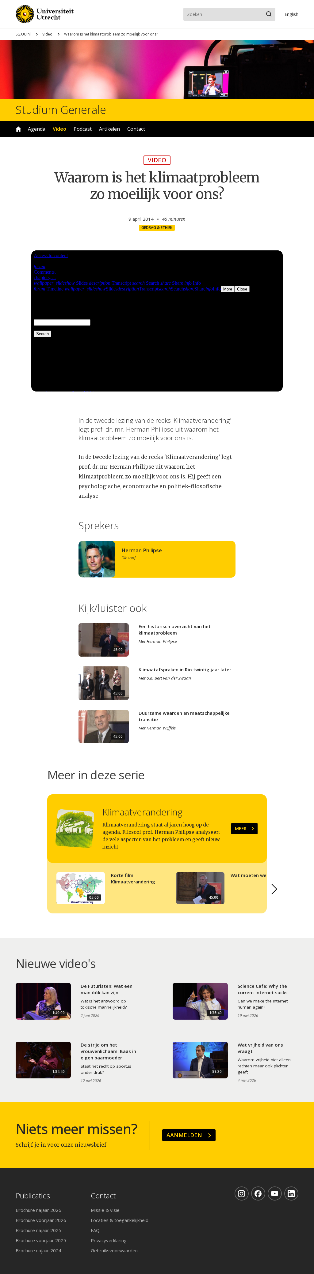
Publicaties (33, 1195)
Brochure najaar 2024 (38, 1250)
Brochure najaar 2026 (38, 1210)
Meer (241, 828)
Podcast (83, 129)
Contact (136, 129)
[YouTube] (275, 1193)
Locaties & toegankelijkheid (119, 1220)
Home (18, 129)
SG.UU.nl (23, 34)
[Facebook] (258, 1193)
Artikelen (109, 129)
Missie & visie (105, 1210)
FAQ (95, 1230)
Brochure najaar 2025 (38, 1230)
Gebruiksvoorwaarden (114, 1250)
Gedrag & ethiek (156, 227)
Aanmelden (184, 1135)
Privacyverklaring (109, 1240)
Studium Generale (61, 109)
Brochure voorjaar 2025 (41, 1240)
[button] (274, 889)
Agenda (36, 129)
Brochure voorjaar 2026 (41, 1220)
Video (47, 34)
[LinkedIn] (291, 1193)
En (291, 14)
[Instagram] (242, 1193)
